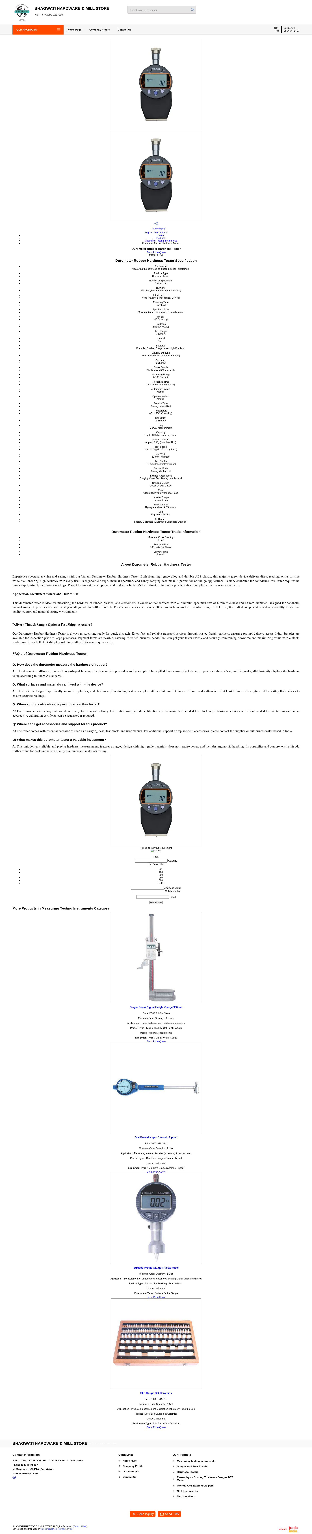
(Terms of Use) (80, 1526)
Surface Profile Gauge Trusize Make (156, 1267)
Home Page (74, 29)
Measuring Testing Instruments (161, 240)
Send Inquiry (158, 228)
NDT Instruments (187, 1491)
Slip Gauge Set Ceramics (156, 1393)
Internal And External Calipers (195, 1485)
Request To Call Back (156, 232)
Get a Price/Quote (156, 252)
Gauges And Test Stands (192, 1466)
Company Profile (99, 29)
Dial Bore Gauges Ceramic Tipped (156, 1137)
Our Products (26, 29)
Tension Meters (186, 1496)
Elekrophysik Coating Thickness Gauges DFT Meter (205, 1479)
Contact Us (124, 29)
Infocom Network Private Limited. (57, 1529)
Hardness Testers (187, 1471)
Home (161, 235)
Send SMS (172, 1514)
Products (160, 238)
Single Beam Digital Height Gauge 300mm (156, 1007)
